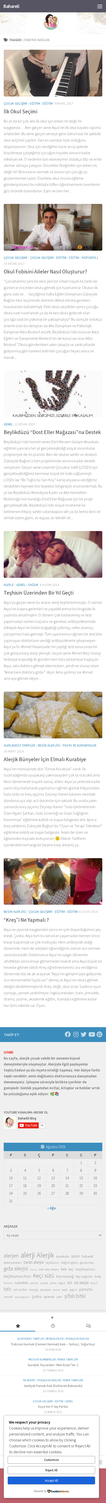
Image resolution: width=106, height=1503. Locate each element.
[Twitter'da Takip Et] (84, 1034)
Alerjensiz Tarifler (19, 745)
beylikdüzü (52, 1262)
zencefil (8, 1297)
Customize (51, 1460)
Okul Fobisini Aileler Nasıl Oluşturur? (45, 271)
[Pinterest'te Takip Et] (99, 1034)
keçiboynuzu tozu (17, 1276)
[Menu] (100, 6)
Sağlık (33, 584)
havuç (33, 1269)
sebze (53, 1283)
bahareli (87, 1256)
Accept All (51, 1481)
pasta (44, 1283)
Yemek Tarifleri (67, 1359)
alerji (28, 1255)
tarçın (94, 1283)
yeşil (64, 1289)
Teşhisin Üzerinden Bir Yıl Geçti (38, 592)
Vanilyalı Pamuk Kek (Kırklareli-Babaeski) (53, 1385)
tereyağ (33, 1289)
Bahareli (11, 6)
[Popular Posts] (17, 1326)
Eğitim (48, 103)
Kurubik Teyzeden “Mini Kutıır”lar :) (53, 1365)
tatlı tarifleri (20, 1289)
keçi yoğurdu (84, 1276)
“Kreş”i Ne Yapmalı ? (26, 919)
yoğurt (73, 1289)
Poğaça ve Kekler (77, 1338)
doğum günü (69, 1263)
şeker (59, 1297)
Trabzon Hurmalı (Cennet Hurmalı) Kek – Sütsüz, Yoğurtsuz (53, 1344)
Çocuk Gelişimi (15, 257)
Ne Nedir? (29, 1380)
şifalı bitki (75, 1296)
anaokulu (62, 1256)
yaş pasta (45, 1289)
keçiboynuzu (85, 1269)
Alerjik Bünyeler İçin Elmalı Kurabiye (45, 759)
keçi (71, 1269)
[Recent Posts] (53, 1326)
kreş (98, 1276)
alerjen (11, 1256)
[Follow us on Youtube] (91, 1034)
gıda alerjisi (16, 1269)
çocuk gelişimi (22, 1297)
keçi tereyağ (65, 1276)
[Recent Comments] (88, 1326)
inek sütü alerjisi (48, 1269)
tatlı (7, 1289)
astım (75, 1256)
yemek (56, 1289)
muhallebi (21, 1283)
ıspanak (48, 1296)
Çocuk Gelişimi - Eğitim (22, 103)
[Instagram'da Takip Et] (76, 1034)
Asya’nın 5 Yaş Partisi (53, 1406)
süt (69, 1282)
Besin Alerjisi (49, 745)
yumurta (85, 1289)
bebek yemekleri (13, 1262)
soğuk (61, 1283)
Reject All (51, 1470)
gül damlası (87, 1262)
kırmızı (8, 1283)
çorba (36, 1296)
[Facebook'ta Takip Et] (68, 1034)
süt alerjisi (81, 1282)
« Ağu (51, 1208)
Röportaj (90, 257)
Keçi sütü (43, 1276)
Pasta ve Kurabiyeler (79, 745)
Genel (8, 424)
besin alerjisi (34, 1262)
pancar (34, 1283)
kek (64, 1269)
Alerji (9, 584)
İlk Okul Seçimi (20, 111)
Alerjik (45, 1255)
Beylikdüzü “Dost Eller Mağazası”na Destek (52, 432)
